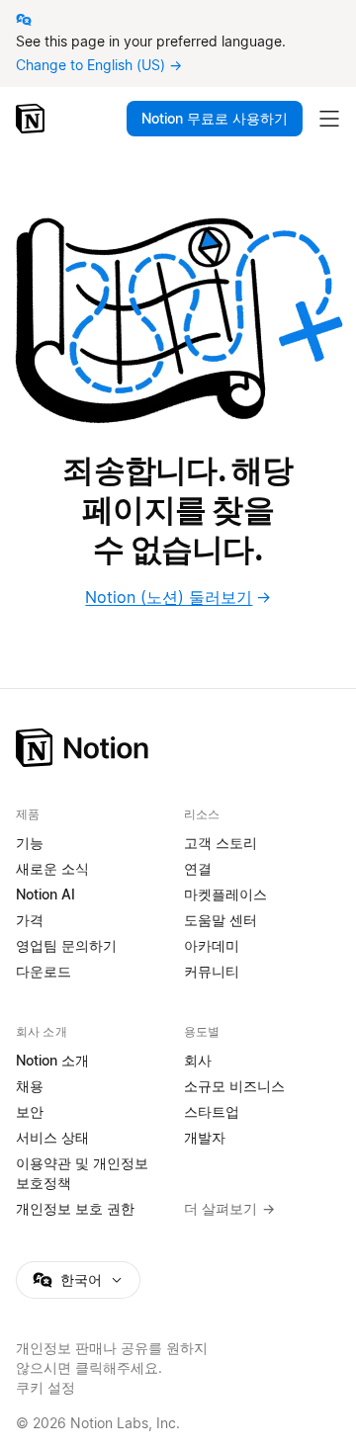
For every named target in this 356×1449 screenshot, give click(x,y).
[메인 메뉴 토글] (329, 118)
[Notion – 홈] (32, 118)
